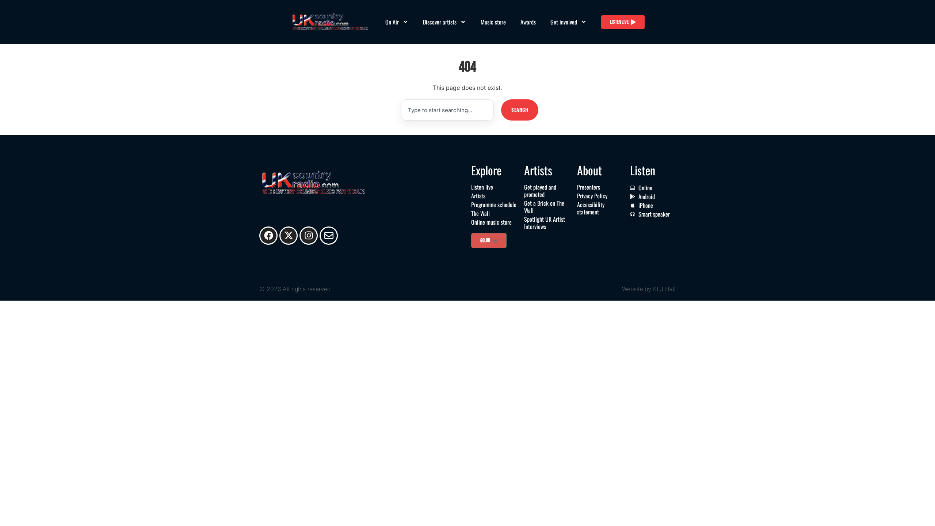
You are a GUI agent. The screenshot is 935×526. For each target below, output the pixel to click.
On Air (392, 22)
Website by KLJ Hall (649, 289)
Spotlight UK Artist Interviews (544, 223)
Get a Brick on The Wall (544, 206)
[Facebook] (268, 235)
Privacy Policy (592, 195)
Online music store (491, 222)
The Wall (480, 213)
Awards (528, 22)
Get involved (563, 22)
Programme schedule (493, 204)
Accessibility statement (590, 208)
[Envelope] (329, 235)
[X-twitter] (288, 235)
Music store (493, 22)
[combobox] (447, 110)
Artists (478, 195)
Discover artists (440, 22)
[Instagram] (308, 235)
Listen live (482, 187)
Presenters (588, 187)
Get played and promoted (540, 190)
